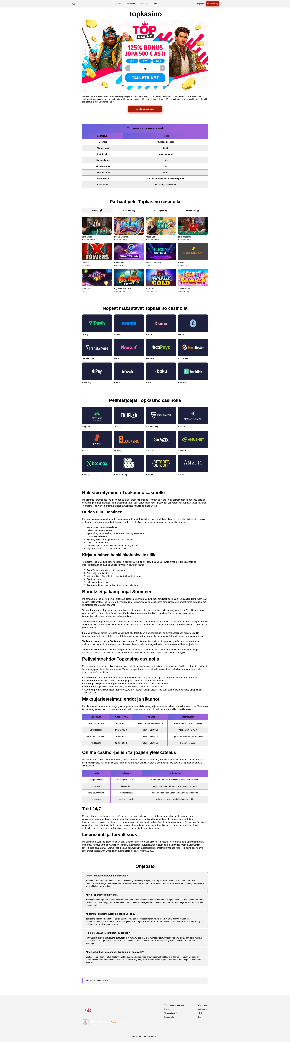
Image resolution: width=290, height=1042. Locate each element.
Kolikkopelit (191, 211)
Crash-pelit (159, 211)
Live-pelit (127, 211)
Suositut (95, 211)
